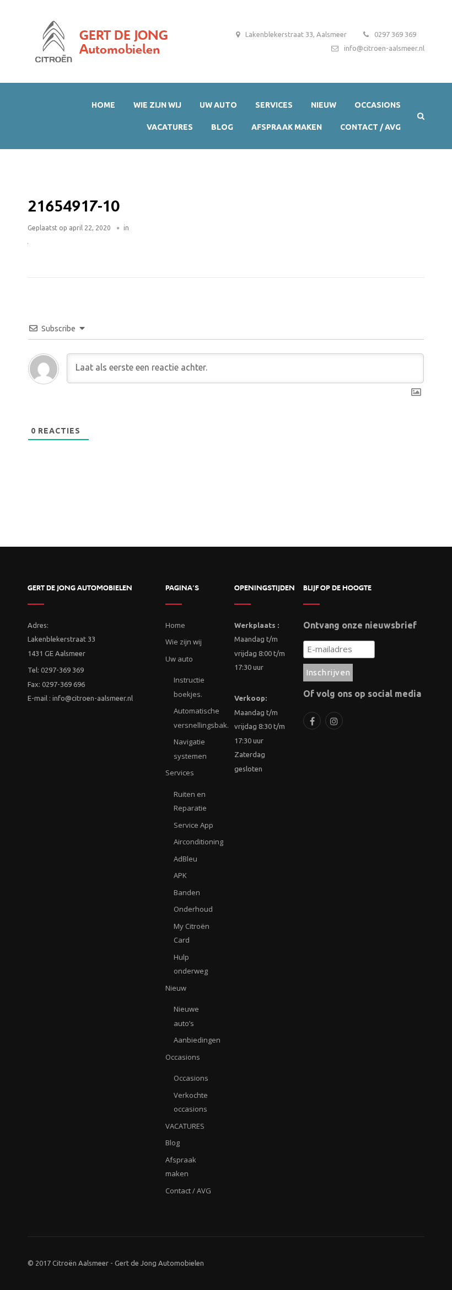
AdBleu (185, 859)
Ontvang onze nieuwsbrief (360, 625)
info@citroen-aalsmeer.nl (384, 48)
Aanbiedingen (197, 1040)
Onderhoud (193, 909)
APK (180, 875)
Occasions (191, 1078)
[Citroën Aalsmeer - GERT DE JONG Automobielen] (53, 38)
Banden (187, 892)
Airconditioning (198, 842)
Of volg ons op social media (362, 694)
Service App (193, 825)
